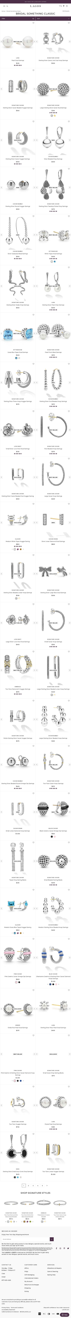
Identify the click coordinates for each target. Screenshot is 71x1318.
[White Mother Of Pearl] (20, 1177)
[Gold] (55, 115)
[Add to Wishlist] (33, 23)
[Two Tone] (19, 598)
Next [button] (23, 549)
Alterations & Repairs (54, 1268)
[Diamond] (8, 1221)
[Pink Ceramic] (55, 836)
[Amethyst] (18, 549)
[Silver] (52, 115)
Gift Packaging (29, 1275)
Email (3, 1277)
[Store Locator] (63, 6)
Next (47, 1185)
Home (3, 11)
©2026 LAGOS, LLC (25, 1311)
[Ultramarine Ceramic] (50, 984)
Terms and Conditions (17, 1307)
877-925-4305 (6, 1280)
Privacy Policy (44, 1250)
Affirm (27, 1268)
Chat (3, 1273)
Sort (38, 18)
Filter (3, 18)
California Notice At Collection (10, 1311)
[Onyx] (15, 1177)
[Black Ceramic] (52, 836)
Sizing (27, 1291)
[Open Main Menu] (4, 6)
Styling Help (51, 1275)
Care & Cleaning (52, 1271)
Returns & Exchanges (32, 1285)
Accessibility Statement (8, 1309)
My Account (28, 1281)
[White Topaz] (52, 261)
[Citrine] (20, 549)
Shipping (28, 1288)
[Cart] (66, 6)
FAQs (26, 1271)
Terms (30, 1250)
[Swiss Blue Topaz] (55, 261)
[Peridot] (30, 1221)
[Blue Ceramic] (18, 1177)
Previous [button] (12, 549)
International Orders (31, 1278)
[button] (18, 65)
